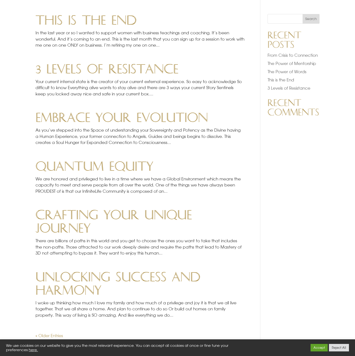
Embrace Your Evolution (122, 118)
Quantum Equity (94, 166)
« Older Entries (49, 335)
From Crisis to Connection (293, 55)
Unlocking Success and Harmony (118, 284)
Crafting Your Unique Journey (114, 222)
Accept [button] (319, 347)
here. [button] (33, 350)
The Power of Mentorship (292, 63)
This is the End (86, 20)
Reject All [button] (339, 347)
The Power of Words (287, 71)
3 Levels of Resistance (107, 69)
